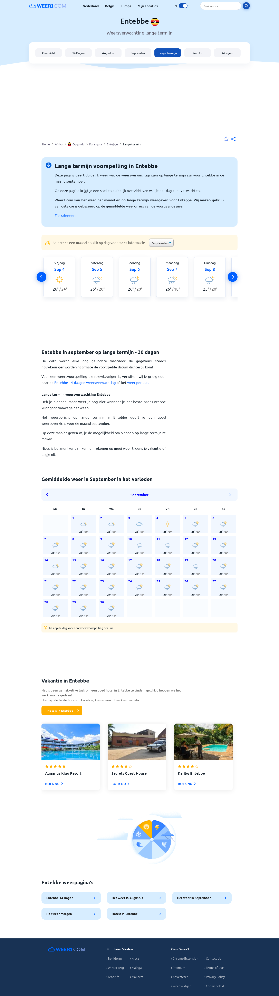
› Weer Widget (181, 986)
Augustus (108, 53)
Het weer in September (194, 898)
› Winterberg (115, 967)
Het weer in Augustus (127, 898)
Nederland (91, 5)
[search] (246, 5)
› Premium (178, 967)
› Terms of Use (214, 967)
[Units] (183, 5)
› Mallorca (137, 977)
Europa (126, 5)
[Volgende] (233, 277)
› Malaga (136, 967)
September (138, 53)
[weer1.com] (47, 5)
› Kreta (134, 958)
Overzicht (48, 53)
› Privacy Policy (214, 977)
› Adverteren (180, 977)
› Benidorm (114, 958)
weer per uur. (138, 382)
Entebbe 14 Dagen (59, 898)
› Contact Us (212, 958)
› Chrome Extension (184, 958)
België (110, 5)
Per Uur (197, 53)
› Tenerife (112, 977)
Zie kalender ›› (66, 215)
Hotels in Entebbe (60, 710)
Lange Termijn (167, 53)
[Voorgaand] (41, 277)
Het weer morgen (59, 914)
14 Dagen (78, 53)
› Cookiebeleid (214, 986)
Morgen (227, 53)
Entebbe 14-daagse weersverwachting (85, 382)
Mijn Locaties (148, 5)
